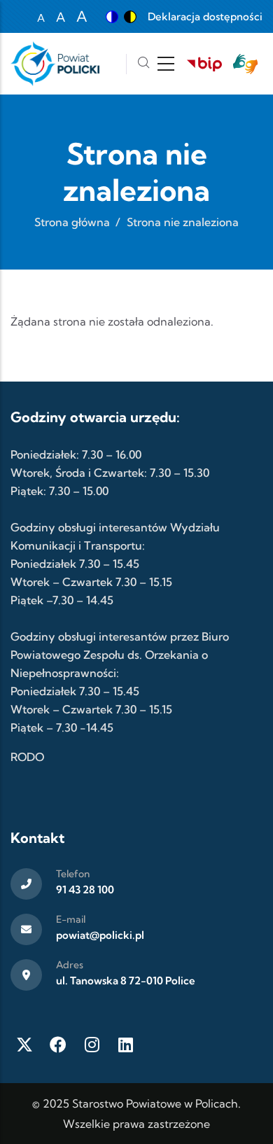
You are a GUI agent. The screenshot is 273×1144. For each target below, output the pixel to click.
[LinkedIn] (125, 1045)
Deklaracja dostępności (205, 16)
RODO (27, 757)
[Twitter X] (24, 1045)
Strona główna (72, 222)
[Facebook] (58, 1045)
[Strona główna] (54, 64)
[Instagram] (92, 1045)
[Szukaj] (143, 64)
